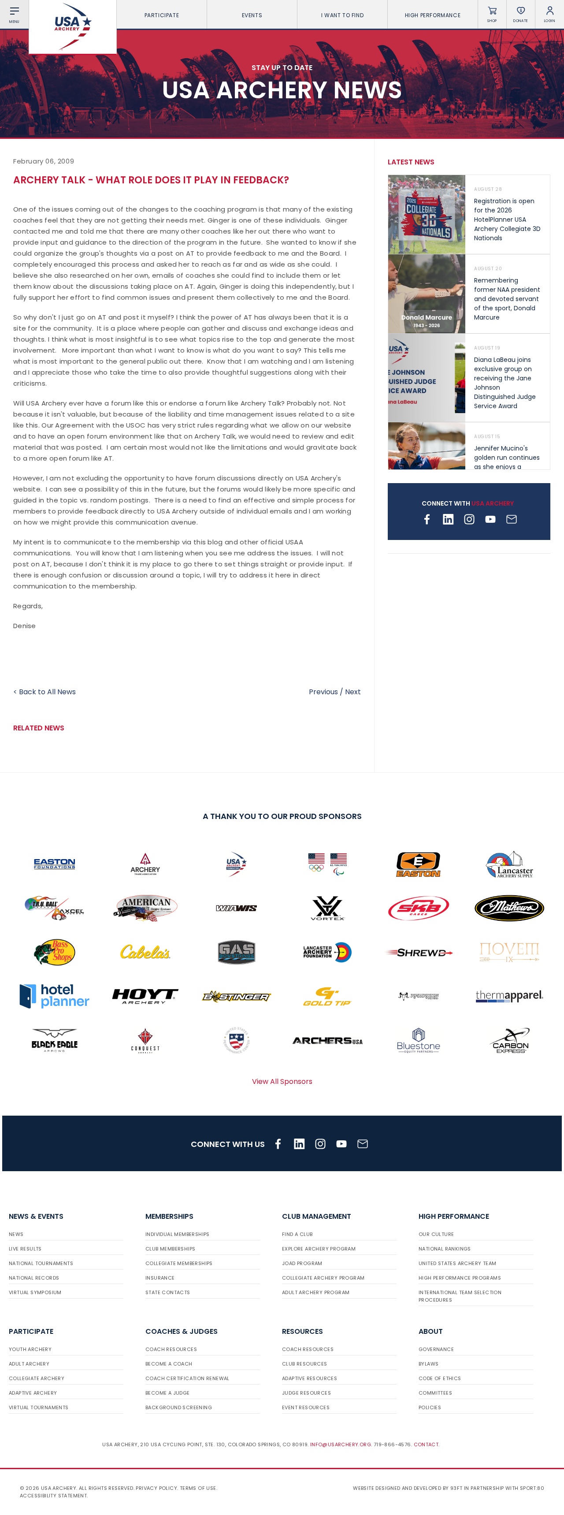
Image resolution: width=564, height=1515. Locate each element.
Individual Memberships (177, 1234)
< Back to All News (44, 692)
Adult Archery (29, 1363)
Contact (426, 1444)
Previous (323, 692)
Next (353, 692)
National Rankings (445, 1248)
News (16, 1234)
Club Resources (304, 1363)
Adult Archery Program (315, 1292)
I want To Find (342, 15)
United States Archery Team (457, 1263)
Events (252, 15)
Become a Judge (167, 1392)
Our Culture (436, 1234)
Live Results (25, 1248)
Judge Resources (306, 1392)
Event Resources (306, 1407)
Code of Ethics (440, 1378)
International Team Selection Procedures (460, 1296)
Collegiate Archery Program (323, 1277)
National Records (34, 1277)
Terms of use (198, 1488)
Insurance (160, 1277)
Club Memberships (170, 1248)
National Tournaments (41, 1263)
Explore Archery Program (319, 1248)
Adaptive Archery (33, 1392)
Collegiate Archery (36, 1378)
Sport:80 (532, 1488)
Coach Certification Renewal (187, 1378)
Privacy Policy (156, 1488)
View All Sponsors (282, 1081)
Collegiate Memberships (179, 1263)
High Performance (433, 15)
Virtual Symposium (35, 1292)
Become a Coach (169, 1363)
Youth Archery (30, 1349)
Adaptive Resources (309, 1378)
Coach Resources (171, 1349)
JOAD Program (302, 1263)
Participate (162, 15)
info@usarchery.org (340, 1444)
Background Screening (178, 1407)
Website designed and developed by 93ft (407, 1488)
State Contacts (167, 1292)
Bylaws (428, 1363)
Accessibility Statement (53, 1495)
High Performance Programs (460, 1277)
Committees (435, 1392)
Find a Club (297, 1234)
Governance (436, 1349)
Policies (430, 1407)
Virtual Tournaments (39, 1407)
